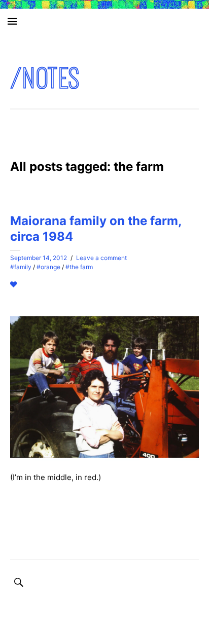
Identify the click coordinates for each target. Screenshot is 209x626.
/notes (45, 78)
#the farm (79, 267)
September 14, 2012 (38, 258)
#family (20, 267)
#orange (48, 267)
